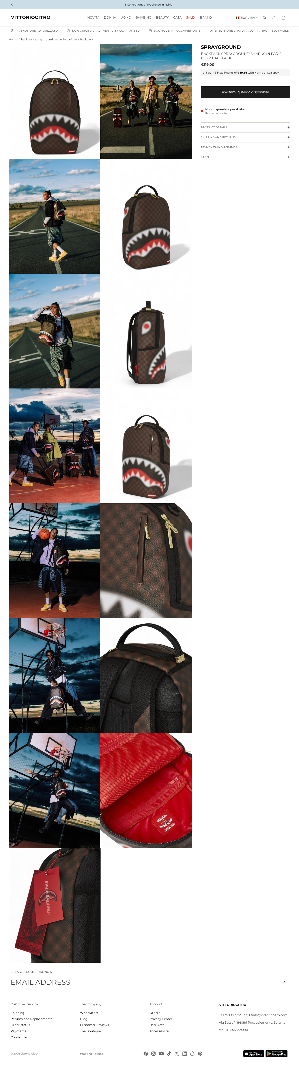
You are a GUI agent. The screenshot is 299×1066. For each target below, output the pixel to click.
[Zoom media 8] (146, 445)
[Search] (264, 18)
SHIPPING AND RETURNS (218, 137)
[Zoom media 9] (55, 560)
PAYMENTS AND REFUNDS (219, 147)
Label (205, 157)
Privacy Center (161, 1019)
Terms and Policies (90, 1053)
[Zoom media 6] (146, 331)
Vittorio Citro (29, 1053)
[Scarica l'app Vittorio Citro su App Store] (253, 1053)
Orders (155, 1013)
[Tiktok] (169, 1053)
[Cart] (283, 18)
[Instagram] (153, 1053)
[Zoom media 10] (146, 560)
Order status (20, 1025)
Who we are (89, 1013)
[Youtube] (161, 1053)
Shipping (17, 1013)
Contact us (19, 1037)
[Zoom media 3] (55, 216)
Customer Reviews (94, 1025)
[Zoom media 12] (146, 675)
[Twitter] (176, 1053)
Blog (84, 1019)
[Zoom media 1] (55, 101)
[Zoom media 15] (55, 905)
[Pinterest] (200, 1053)
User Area (157, 1025)
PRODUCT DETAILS (214, 127)
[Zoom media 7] (55, 445)
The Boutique (90, 1031)
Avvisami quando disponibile (245, 92)
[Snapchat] (192, 1053)
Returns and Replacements (31, 1019)
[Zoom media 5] (55, 331)
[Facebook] (145, 1053)
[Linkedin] (184, 1053)
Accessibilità (159, 1031)
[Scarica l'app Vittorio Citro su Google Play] (277, 1053)
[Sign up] (283, 982)
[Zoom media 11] (55, 675)
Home (13, 39)
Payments (18, 1031)
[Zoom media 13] (55, 790)
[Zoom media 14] (146, 790)
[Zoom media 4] (146, 216)
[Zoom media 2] (146, 101)
